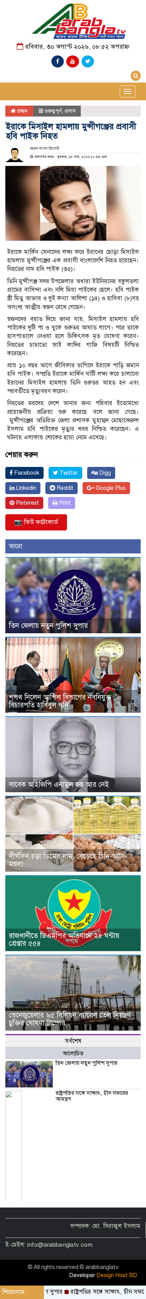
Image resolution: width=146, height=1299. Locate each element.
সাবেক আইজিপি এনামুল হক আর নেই (59, 784)
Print (64, 502)
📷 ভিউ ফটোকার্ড (36, 522)
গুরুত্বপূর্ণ (53, 111)
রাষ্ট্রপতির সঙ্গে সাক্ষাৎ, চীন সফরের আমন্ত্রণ (92, 1096)
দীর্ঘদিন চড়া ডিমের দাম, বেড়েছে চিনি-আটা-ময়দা (68, 860)
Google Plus (110, 488)
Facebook (26, 472)
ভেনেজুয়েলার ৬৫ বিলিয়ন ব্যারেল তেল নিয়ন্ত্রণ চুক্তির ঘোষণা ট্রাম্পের (70, 1019)
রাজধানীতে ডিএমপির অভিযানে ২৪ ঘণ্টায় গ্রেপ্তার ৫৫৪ (64, 939)
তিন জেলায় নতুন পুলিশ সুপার (48, 625)
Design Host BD (116, 1275)
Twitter (68, 472)
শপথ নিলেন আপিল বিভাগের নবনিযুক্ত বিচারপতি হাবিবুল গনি (60, 701)
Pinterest (27, 502)
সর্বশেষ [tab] (73, 1041)
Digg (104, 472)
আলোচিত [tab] (73, 1053)
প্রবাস (69, 111)
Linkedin (25, 488)
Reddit (64, 488)
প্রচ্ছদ (22, 111)
